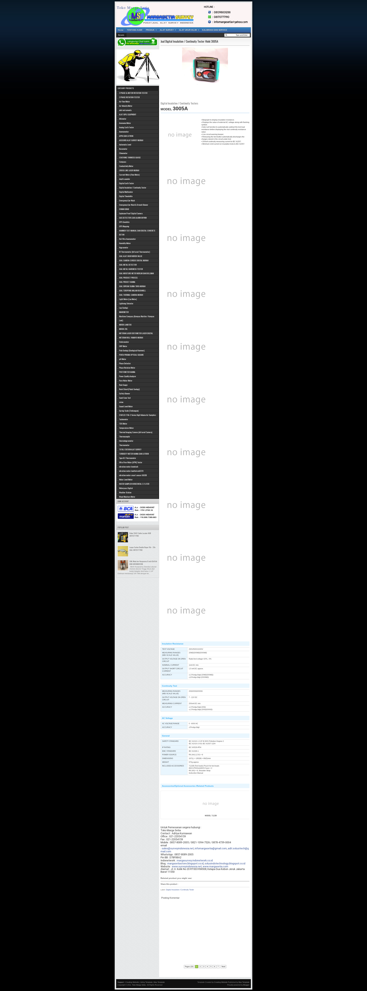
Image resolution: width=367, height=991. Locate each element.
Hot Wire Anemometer (127, 238)
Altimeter (122, 118)
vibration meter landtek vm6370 (131, 470)
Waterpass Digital (126, 488)
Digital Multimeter (126, 191)
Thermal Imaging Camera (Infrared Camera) (135, 432)
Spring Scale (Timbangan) (128, 410)
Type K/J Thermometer (127, 457)
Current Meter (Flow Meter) (129, 174)
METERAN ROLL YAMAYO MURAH (131, 337)
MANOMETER (124, 311)
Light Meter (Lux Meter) (128, 299)
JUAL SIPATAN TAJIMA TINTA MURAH (132, 286)
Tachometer (123, 419)
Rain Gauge (123, 384)
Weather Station (125, 492)
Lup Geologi (123, 307)
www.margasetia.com (215, 866)
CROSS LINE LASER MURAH (129, 170)
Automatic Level (125, 144)
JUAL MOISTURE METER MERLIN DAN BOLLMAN (136, 273)
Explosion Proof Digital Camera (130, 213)
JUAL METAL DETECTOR (128, 264)
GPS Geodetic (124, 221)
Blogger (246, 985)
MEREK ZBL (123, 328)
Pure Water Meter (125, 380)
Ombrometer (124, 341)
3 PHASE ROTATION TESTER (129, 97)
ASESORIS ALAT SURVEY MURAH (131, 140)
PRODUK (150, 30)
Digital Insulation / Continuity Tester (180, 890)
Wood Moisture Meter (127, 496)
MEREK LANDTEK (125, 324)
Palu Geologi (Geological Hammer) (132, 350)
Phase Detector (125, 363)
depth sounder (124, 178)
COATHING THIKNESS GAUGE (130, 157)
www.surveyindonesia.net (187, 866)
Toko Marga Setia (133, 7)
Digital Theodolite (125, 196)
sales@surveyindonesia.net (178, 848)
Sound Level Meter (126, 406)
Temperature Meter (126, 427)
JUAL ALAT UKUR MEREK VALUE (130, 256)
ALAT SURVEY (167, 30)
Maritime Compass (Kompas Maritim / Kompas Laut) (136, 318)
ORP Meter (123, 346)
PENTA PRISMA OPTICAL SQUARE (131, 354)
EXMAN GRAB (124, 209)
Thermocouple (124, 436)
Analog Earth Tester (126, 127)
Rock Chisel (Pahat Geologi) (129, 389)
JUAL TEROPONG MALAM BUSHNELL (132, 290)
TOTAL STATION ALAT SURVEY (130, 449)
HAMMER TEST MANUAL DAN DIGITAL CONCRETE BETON (137, 232)
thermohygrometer (126, 440)
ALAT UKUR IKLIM (188, 30)
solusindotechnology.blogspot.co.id (225, 863)
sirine (121, 402)
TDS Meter (123, 423)
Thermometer (124, 445)
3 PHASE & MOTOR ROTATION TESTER (133, 92)
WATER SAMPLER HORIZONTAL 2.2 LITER (134, 483)
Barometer (123, 148)
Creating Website (132, 982)
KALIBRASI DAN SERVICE (214, 30)
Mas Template (159, 982)
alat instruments (125, 110)
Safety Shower (124, 393)
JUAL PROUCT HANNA (127, 281)
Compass (122, 161)
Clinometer (123, 153)
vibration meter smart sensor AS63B (133, 475)
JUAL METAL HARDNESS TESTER (131, 268)
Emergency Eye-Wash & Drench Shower (133, 204)
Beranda (121, 35)
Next (223, 967)
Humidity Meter (125, 243)
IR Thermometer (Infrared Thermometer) (134, 251)
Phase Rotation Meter (127, 367)
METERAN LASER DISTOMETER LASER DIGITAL (136, 333)
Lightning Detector (126, 303)
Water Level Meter (126, 479)
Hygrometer (123, 247)
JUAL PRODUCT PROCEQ (128, 277)
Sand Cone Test (125, 397)
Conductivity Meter (126, 165)
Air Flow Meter (124, 101)
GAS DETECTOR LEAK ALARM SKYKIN (133, 217)
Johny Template (146, 982)
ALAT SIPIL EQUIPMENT (127, 114)
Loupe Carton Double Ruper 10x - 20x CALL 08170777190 (142, 548)
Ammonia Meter (125, 122)
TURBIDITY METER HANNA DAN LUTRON (134, 453)
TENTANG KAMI (134, 30)
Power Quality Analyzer (127, 376)
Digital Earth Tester (126, 183)
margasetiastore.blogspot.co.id (185, 863)
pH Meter (122, 358)
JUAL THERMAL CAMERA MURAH (131, 294)
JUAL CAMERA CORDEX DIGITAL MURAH (134, 260)
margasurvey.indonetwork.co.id (195, 860)
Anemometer (124, 131)
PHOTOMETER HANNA (127, 371)
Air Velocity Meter (125, 105)
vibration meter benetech (128, 466)
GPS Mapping (124, 226)
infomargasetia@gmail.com (211, 848)
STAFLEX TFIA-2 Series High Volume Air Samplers (137, 414)
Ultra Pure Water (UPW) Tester (130, 462)
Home (120, 30)
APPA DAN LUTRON (126, 135)
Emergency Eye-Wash (127, 200)
